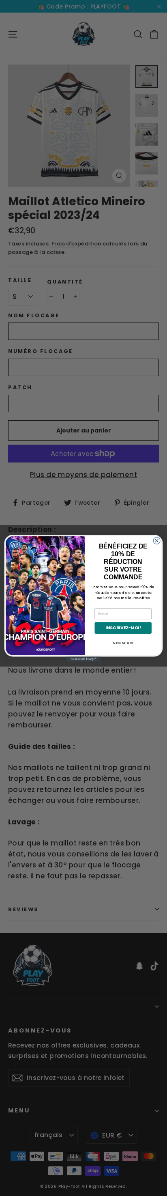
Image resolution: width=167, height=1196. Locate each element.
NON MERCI (123, 643)
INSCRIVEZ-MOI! (123, 628)
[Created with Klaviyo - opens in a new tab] (83, 659)
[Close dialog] (156, 540)
